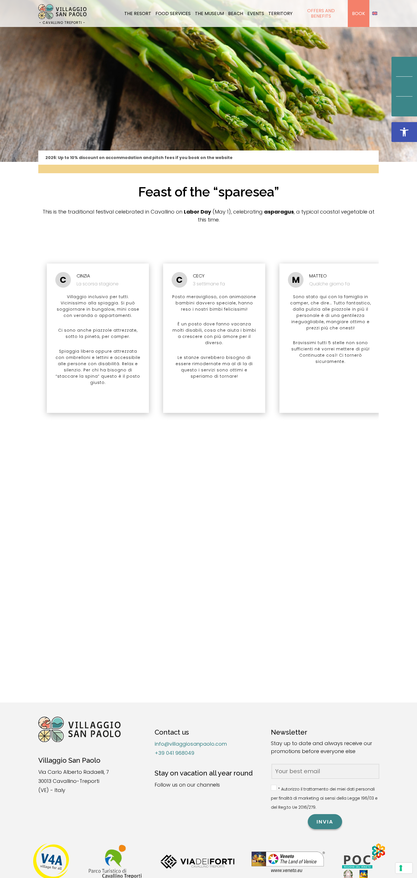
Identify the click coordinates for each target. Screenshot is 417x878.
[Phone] (404, 106)
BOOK (358, 13)
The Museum (209, 13)
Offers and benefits (321, 13)
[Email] (404, 87)
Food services (173, 13)
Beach (235, 13)
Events (255, 13)
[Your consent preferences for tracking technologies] (403, 868)
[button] (404, 132)
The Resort (137, 13)
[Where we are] (404, 67)
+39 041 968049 (174, 752)
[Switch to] (375, 13)
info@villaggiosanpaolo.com (191, 743)
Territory (280, 13)
